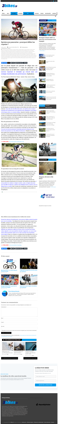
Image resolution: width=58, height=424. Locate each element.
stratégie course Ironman (13, 57)
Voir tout (54, 20)
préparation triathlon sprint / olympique (30, 55)
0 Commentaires (24, 47)
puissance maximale (20, 56)
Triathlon (30, 13)
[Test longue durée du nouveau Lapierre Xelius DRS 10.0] (42, 129)
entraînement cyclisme (4, 51)
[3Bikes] (10, 402)
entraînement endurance (11, 51)
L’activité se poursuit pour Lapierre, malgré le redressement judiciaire (50, 86)
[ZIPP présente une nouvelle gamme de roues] (7, 346)
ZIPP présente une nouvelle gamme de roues (7, 352)
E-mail (2, 322)
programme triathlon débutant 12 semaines (7, 56)
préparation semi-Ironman (21, 55)
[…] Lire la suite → (42, 50)
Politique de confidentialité (38, 422)
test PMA (21, 57)
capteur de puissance (9, 49)
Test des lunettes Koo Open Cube (30, 358)
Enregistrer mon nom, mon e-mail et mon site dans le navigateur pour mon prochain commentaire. (19, 330)
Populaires (42, 105)
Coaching (13, 13)
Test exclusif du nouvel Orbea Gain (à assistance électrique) (50, 135)
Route (25, 13)
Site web (2, 326)
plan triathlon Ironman (18, 54)
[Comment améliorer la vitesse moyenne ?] (19, 346)
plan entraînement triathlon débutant (9, 54)
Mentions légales (30, 422)
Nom (2, 318)
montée (17, 52)
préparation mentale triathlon (12, 55)
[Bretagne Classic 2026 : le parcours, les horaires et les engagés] (47, 29)
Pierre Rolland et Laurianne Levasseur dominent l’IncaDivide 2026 (51, 68)
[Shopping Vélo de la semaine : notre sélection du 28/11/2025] (30, 346)
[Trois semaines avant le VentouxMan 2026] (42, 56)
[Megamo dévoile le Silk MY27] (42, 62)
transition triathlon (25, 57)
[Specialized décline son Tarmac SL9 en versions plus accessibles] (42, 74)
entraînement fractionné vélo (20, 51)
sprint (9, 57)
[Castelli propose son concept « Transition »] (42, 80)
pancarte (19, 52)
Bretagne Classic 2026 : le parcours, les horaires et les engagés (47, 39)
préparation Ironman (4, 55)
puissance (15, 56)
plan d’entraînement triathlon (15, 53)
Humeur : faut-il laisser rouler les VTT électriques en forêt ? (50, 112)
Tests (3, 13)
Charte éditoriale (47, 422)
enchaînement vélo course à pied (28, 50)
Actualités (41, 34)
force (32, 51)
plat (22, 54)
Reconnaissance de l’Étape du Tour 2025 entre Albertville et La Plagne (51, 123)
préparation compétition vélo (31, 54)
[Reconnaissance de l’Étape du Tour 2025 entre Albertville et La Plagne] (42, 124)
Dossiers (20, 13)
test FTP (18, 57)
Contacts (52, 422)
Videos (41, 13)
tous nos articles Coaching (15, 245)
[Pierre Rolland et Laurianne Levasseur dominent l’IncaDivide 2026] (42, 68)
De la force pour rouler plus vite (16, 141)
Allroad (37, 13)
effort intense (21, 50)
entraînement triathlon (28, 51)
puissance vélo (26, 56)
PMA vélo (25, 54)
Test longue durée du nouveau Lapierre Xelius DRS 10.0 (50, 129)
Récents (48, 105)
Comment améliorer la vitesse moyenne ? (18, 352)
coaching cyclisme (15, 49)
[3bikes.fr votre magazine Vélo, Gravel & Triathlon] (2, 10)
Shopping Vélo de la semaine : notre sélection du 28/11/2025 (30, 353)
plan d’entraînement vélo (23, 53)
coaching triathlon (21, 49)
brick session (4, 49)
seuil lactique (6, 57)
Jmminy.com (24, 422)
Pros (44, 34)
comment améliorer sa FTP (28, 49)
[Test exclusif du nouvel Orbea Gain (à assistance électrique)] (42, 135)
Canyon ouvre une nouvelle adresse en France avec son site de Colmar (51, 98)
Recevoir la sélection (45, 384)
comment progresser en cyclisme (14, 50)
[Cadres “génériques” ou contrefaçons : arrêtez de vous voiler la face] (42, 118)
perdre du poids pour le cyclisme (26, 52)
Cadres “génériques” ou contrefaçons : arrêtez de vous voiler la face (50, 118)
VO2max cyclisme (31, 57)
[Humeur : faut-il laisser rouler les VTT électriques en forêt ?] (42, 112)
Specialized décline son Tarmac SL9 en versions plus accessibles (50, 74)
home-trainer (14, 52)
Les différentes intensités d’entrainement (10, 358)
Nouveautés (48, 13)
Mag (8, 13)
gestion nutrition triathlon (8, 52)
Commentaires (49, 107)
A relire (54, 13)
